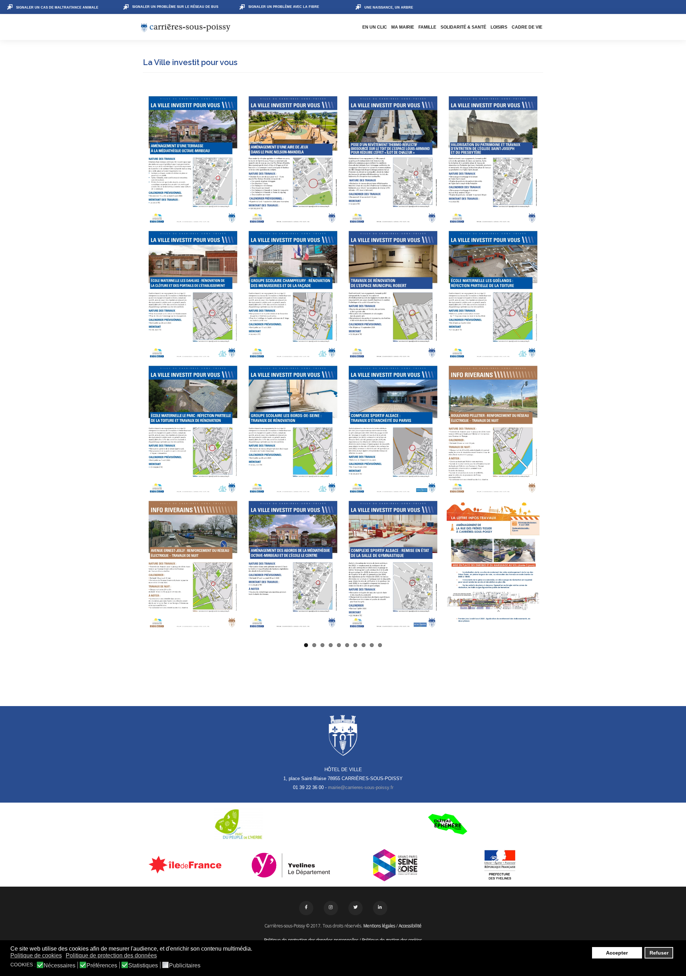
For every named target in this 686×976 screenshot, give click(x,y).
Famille (427, 27)
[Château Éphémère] (447, 824)
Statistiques (143, 965)
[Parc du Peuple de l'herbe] (238, 824)
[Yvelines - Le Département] (291, 865)
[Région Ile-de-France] (186, 864)
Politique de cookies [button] (36, 955)
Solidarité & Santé (463, 27)
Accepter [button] (617, 953)
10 (380, 645)
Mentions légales (379, 926)
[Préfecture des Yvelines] (500, 865)
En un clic (374, 27)
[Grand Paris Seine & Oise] (395, 865)
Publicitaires (184, 965)
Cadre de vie (527, 27)
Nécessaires (59, 965)
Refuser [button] (659, 953)
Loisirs (499, 27)
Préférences (101, 965)
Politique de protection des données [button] (111, 955)
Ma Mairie (402, 27)
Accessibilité (410, 926)
